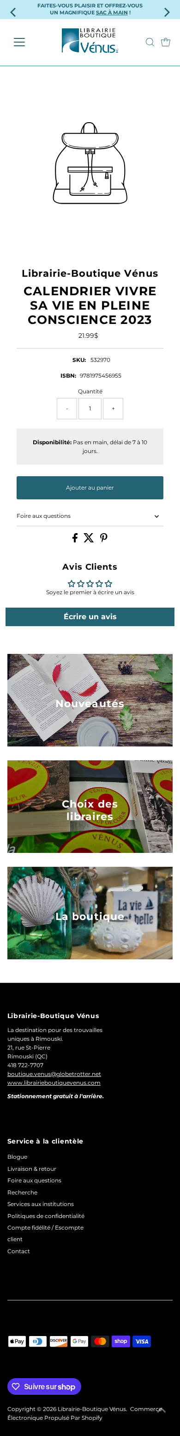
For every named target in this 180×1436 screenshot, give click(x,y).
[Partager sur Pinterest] (104, 540)
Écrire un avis (90, 616)
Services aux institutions (40, 1203)
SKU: (79, 359)
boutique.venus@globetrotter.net (54, 1073)
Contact (18, 1251)
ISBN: (68, 375)
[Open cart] (165, 42)
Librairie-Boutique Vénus (92, 1408)
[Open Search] (150, 42)
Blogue (17, 1156)
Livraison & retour (31, 1168)
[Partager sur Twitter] (90, 540)
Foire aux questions (44, 515)
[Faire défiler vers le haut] (161, 1410)
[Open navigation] (27, 42)
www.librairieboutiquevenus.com (54, 1082)
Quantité (90, 391)
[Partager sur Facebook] (75, 540)
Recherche (22, 1192)
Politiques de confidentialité (45, 1215)
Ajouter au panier (90, 487)
